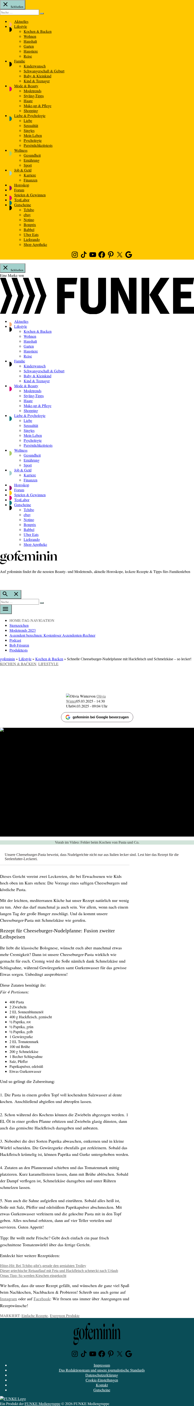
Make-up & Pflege (37, 105)
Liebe (28, 120)
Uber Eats (31, 234)
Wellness (20, 150)
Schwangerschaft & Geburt (44, 70)
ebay (27, 214)
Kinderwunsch (35, 65)
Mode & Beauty (26, 85)
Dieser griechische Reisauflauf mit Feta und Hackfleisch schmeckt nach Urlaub (59, 1271)
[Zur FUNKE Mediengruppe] (97, 312)
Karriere (30, 175)
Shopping (31, 110)
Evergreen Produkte (64, 1315)
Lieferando (32, 239)
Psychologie (33, 140)
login (2, 581)
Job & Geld (22, 170)
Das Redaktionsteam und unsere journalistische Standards (102, 1370)
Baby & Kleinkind (37, 75)
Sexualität (31, 125)
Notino (29, 219)
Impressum (102, 1365)
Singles (29, 130)
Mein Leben (33, 135)
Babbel (29, 229)
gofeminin (7, 658)
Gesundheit (32, 155)
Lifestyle (20, 26)
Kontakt (102, 1384)
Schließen (16, 6)
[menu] (6, 609)
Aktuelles (21, 21)
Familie (19, 61)
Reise (28, 56)
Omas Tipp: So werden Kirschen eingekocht (33, 1276)
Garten (29, 46)
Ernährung (32, 160)
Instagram (8, 1299)
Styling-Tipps (34, 95)
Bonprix (30, 224)
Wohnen (30, 36)
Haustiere (31, 51)
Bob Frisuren (19, 645)
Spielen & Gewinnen (30, 194)
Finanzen (30, 179)
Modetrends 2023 (22, 630)
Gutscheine (22, 204)
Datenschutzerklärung (101, 1374)
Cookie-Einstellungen (102, 1379)
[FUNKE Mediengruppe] (13, 1398)
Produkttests (18, 650)
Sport (28, 165)
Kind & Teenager (37, 80)
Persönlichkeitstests (38, 145)
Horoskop (21, 184)
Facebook (42, 1299)
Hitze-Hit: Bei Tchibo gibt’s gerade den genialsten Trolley (43, 1266)
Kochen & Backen (38, 31)
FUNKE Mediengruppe (42, 1403)
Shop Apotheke (35, 244)
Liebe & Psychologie (29, 115)
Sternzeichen (19, 625)
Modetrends (32, 90)
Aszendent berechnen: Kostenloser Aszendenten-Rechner (52, 635)
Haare (28, 100)
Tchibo (29, 209)
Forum (19, 189)
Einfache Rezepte (35, 1315)
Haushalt (30, 41)
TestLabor (21, 199)
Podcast (15, 640)
